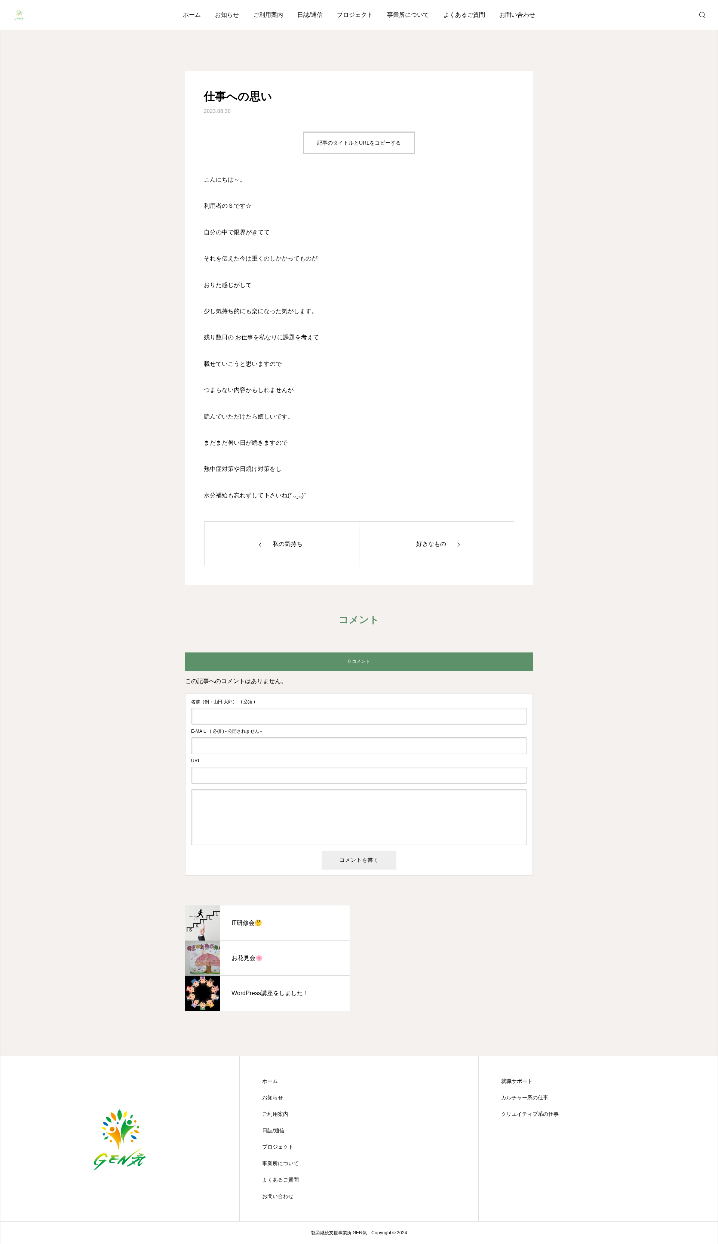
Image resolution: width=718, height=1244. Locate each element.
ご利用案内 (268, 15)
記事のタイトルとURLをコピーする (359, 143)
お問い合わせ (517, 15)
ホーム (192, 15)
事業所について (408, 15)
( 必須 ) (223, 702)
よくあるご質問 (464, 15)
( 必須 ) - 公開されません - (226, 731)
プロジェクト (355, 15)
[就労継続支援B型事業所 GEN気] (19, 15)
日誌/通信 (310, 15)
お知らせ (227, 15)
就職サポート (517, 1081)
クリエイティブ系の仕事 (530, 1114)
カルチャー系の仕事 (524, 1097)
